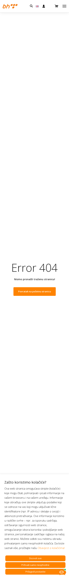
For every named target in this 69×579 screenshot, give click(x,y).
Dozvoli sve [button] (35, 558)
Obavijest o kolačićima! (51, 548)
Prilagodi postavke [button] (35, 571)
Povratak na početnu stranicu (34, 291)
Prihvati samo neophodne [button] (35, 565)
